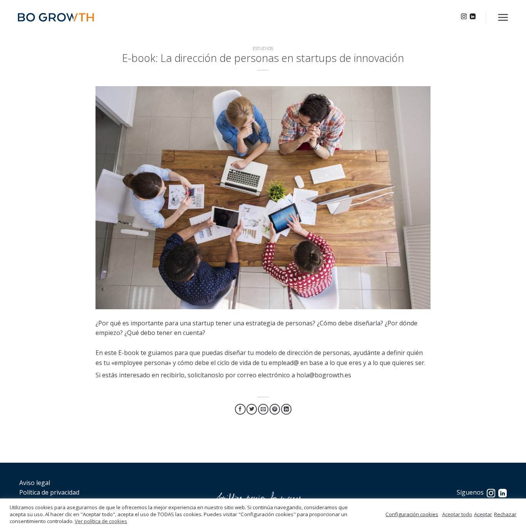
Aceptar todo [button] (457, 514)
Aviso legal (34, 482)
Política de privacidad (49, 492)
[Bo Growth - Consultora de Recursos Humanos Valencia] (55, 17)
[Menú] (503, 17)
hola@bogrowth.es (324, 375)
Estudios (263, 48)
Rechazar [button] (505, 514)
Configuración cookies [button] (411, 514)
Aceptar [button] (483, 514)
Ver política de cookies (101, 521)
